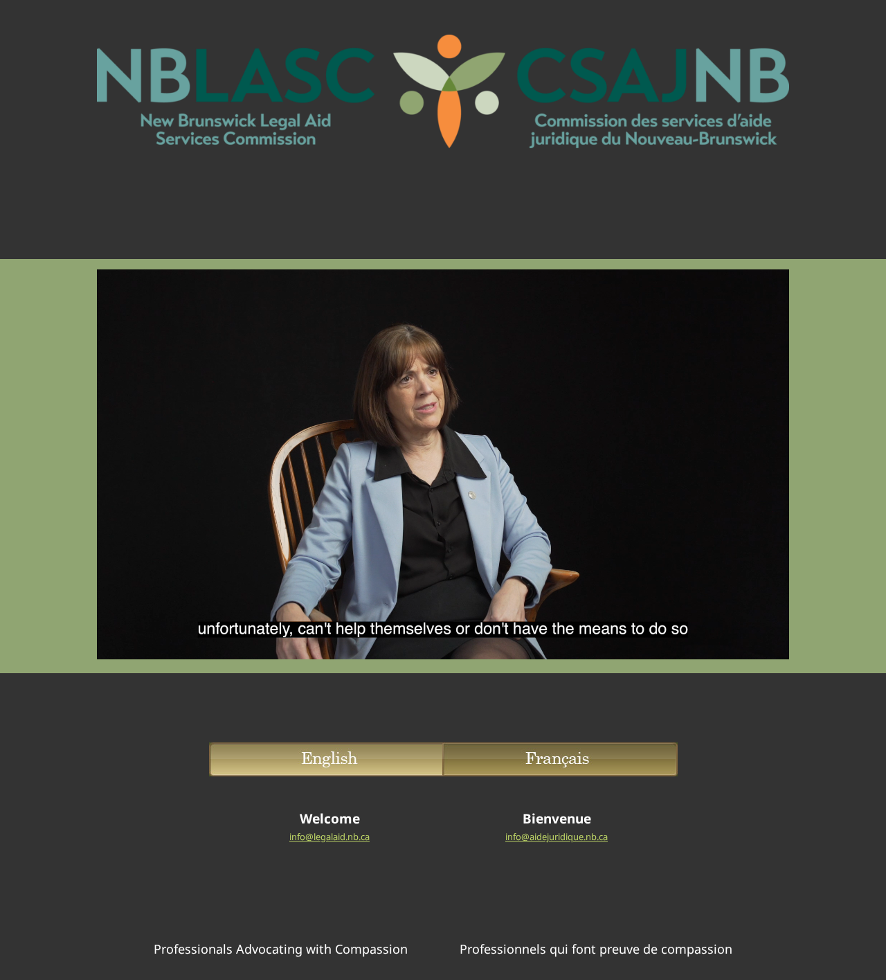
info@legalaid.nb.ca (329, 836)
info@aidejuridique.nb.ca (556, 836)
